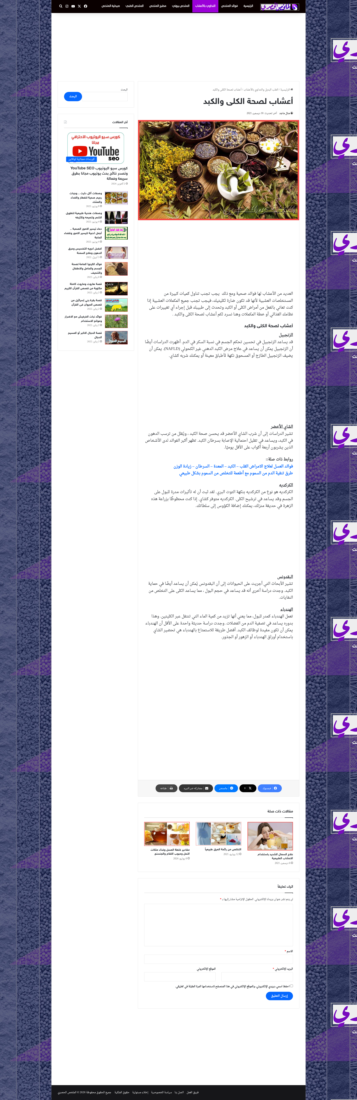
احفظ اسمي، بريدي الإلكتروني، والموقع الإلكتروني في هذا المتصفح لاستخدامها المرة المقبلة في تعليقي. (232, 986)
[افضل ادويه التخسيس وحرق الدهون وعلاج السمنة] (116, 253)
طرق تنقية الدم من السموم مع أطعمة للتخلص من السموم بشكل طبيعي (236, 473)
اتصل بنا (179, 1092)
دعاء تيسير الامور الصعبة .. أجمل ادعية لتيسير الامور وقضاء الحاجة (83, 233)
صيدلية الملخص (111, 6)
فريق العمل (193, 1092)
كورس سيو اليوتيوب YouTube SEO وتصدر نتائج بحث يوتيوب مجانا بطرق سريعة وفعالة (99, 173)
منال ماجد (284, 113)
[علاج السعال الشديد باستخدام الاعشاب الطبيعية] (270, 836)
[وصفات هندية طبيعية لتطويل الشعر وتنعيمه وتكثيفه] (116, 217)
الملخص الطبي (135, 6)
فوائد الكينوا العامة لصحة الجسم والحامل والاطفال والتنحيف (87, 269)
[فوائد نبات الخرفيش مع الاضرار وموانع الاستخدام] (116, 321)
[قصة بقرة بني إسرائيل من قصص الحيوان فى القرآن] (116, 305)
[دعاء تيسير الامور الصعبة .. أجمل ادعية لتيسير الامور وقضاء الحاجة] (116, 233)
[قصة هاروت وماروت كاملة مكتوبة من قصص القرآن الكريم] (116, 288)
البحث (124, 89)
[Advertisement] (178, 46)
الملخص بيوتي (180, 6)
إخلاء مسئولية (140, 1092)
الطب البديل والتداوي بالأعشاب (261, 89)
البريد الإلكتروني (283, 969)
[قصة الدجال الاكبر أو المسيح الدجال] (116, 337)
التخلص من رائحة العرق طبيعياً (223, 849)
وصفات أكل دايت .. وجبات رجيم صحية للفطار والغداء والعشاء (86, 198)
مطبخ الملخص (157, 6)
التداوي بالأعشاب (205, 6)
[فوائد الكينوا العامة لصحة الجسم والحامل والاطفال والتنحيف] (116, 269)
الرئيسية (248, 6)
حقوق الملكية (122, 1092)
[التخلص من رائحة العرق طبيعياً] (218, 833)
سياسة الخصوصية (161, 1092)
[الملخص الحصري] (279, 6)
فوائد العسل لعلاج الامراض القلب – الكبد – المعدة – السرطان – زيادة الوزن (233, 466)
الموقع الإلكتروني (206, 969)
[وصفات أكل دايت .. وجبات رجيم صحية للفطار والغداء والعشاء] (116, 198)
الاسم (289, 951)
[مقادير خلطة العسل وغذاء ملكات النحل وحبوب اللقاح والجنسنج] (167, 834)
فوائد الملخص (229, 6)
